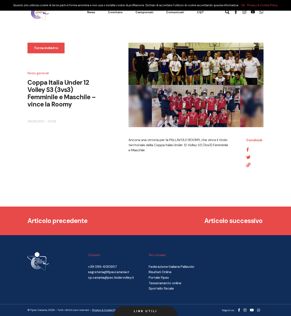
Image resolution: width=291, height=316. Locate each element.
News (91, 12)
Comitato (115, 12)
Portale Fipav (159, 277)
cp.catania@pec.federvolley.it (111, 277)
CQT (200, 12)
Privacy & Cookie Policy (262, 5)
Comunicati (175, 12)
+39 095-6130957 (102, 266)
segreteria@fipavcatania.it (108, 272)
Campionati (144, 12)
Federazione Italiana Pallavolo (171, 266)
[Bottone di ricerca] (227, 12)
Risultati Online (160, 272)
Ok (243, 5)
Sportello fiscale (161, 288)
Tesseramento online (165, 283)
